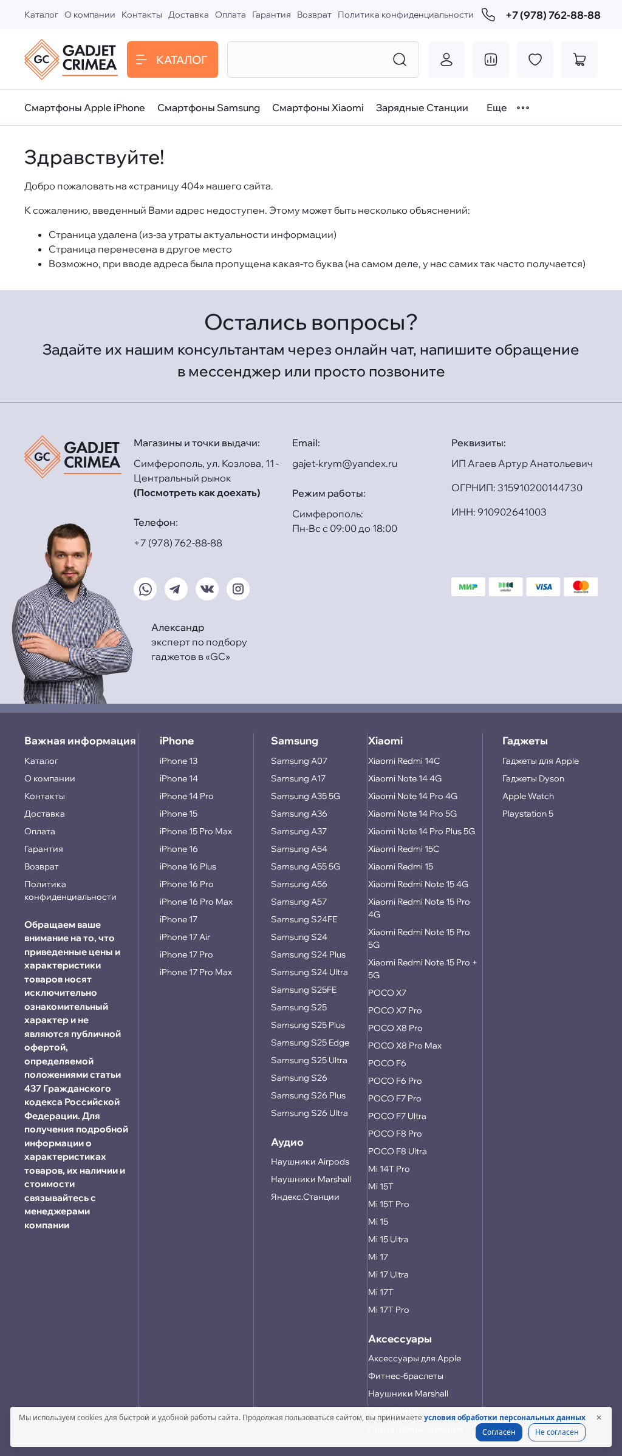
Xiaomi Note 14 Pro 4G (412, 796)
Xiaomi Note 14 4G (405, 778)
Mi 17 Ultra (388, 1274)
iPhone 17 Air (185, 936)
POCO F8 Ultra (397, 1151)
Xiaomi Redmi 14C (404, 760)
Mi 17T (381, 1292)
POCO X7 (387, 992)
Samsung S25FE (304, 989)
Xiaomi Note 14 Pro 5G (412, 813)
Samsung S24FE (304, 919)
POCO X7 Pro (395, 1010)
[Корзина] (579, 59)
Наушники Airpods (310, 1161)
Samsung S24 (299, 936)
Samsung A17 (298, 778)
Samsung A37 (299, 831)
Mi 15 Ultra (388, 1239)
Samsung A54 (299, 848)
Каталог (41, 14)
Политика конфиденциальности (406, 14)
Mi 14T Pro (389, 1168)
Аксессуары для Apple (414, 1358)
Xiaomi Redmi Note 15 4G (418, 884)
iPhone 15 (178, 813)
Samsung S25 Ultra (309, 1060)
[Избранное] (535, 59)
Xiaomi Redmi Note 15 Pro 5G (419, 938)
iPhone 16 (179, 848)
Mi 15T (381, 1186)
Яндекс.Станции (305, 1196)
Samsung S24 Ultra (309, 972)
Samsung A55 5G (305, 866)
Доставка (188, 14)
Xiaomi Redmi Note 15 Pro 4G (419, 908)
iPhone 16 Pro (187, 884)
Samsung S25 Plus (308, 1024)
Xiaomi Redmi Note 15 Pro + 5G (422, 969)
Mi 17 (378, 1256)
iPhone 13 (178, 760)
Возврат (314, 14)
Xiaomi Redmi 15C (403, 848)
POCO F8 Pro (395, 1133)
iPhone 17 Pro (186, 954)
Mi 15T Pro (388, 1204)
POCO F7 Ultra (397, 1116)
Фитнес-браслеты (405, 1375)
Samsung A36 (299, 813)
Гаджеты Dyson (533, 778)
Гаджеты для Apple (540, 760)
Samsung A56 (299, 884)
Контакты (141, 14)
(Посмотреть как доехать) (197, 492)
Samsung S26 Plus (308, 1095)
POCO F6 (387, 1063)
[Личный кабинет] (446, 59)
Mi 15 (378, 1221)
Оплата (230, 14)
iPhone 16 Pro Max (196, 901)
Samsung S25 (299, 1007)
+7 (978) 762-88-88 (551, 15)
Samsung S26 (299, 1077)
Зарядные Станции (422, 107)
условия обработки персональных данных (505, 1417)
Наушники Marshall (311, 1179)
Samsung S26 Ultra (309, 1112)
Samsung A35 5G (305, 796)
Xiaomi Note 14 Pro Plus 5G (421, 831)
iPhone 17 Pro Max (196, 972)
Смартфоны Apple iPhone (84, 107)
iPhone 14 (179, 778)
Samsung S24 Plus (308, 954)
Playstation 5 (527, 813)
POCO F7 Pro (395, 1098)
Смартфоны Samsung (208, 107)
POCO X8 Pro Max (405, 1045)
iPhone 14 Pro (187, 796)
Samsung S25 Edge (310, 1042)
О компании (89, 14)
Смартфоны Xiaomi (318, 107)
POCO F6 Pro (395, 1080)
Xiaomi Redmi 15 (400, 866)
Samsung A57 (299, 901)
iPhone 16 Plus (188, 866)
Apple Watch (528, 796)
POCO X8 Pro (395, 1027)
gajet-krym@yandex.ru (344, 463)
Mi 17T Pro (388, 1309)
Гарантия (271, 14)
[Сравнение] (491, 59)
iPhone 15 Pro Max (196, 831)
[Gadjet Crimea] (71, 59)
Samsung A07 (299, 760)
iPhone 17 (178, 919)
